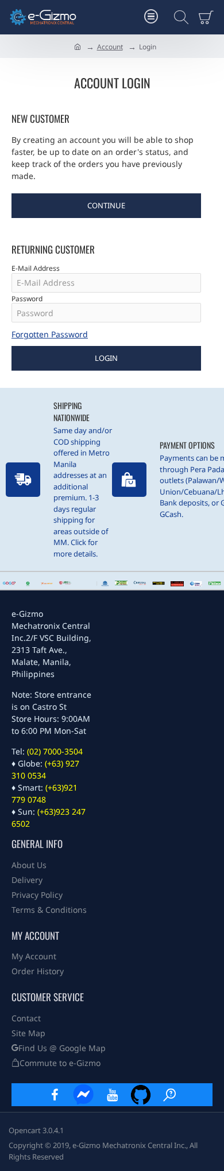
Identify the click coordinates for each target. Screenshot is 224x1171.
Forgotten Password (49, 334)
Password (27, 299)
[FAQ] (169, 1094)
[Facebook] (54, 1094)
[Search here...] (178, 17)
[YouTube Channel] (112, 1094)
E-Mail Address (35, 268)
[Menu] (151, 17)
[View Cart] (208, 17)
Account (110, 47)
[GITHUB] (140, 1094)
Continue (106, 205)
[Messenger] (83, 1094)
